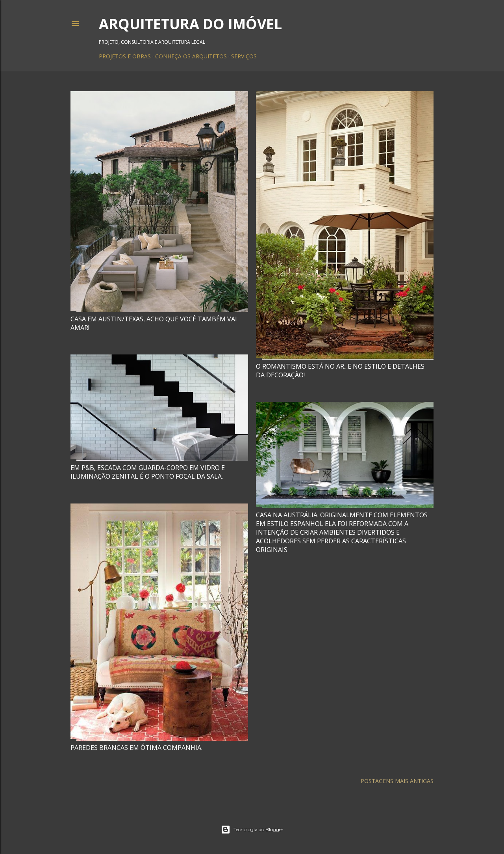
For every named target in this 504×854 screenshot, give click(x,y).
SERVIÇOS (244, 56)
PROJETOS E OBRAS (125, 56)
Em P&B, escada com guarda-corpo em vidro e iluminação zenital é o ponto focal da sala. (147, 472)
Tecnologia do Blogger (258, 829)
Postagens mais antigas (397, 781)
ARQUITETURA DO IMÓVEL (190, 24)
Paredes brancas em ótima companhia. (136, 747)
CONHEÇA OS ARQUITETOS (191, 56)
